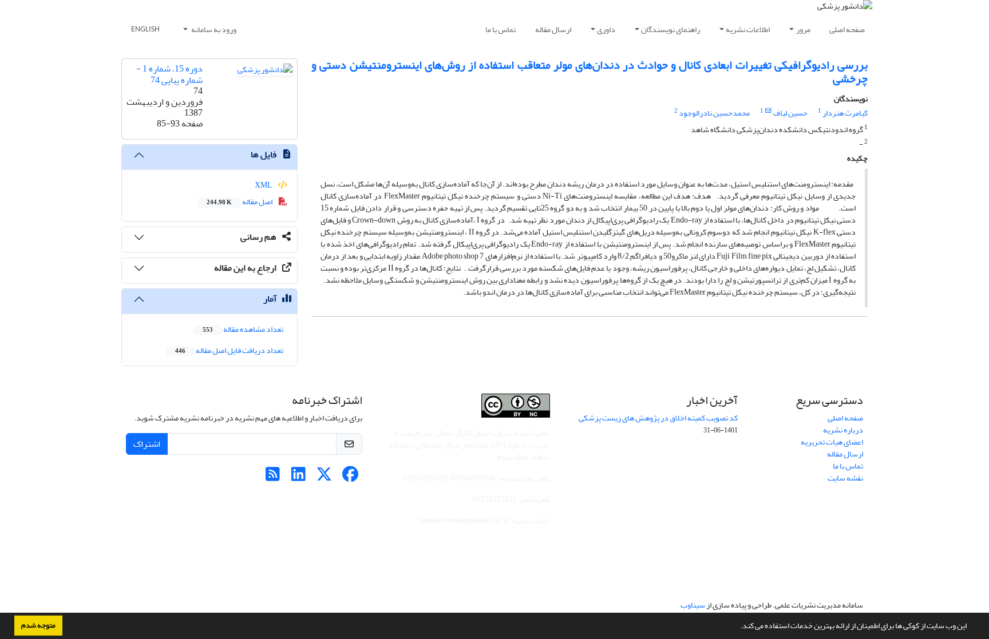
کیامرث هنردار (845, 113)
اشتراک (146, 444)
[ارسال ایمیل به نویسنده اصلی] (768, 111)
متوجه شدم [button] (38, 625)
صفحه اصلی (847, 29)
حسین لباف (790, 113)
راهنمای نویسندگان (670, 29)
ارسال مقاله (553, 29)
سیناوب (693, 605)
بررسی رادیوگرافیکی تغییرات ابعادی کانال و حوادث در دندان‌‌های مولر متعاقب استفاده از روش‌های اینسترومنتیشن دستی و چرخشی (589, 72)
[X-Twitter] (324, 477)
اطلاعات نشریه (748, 29)
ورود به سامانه (213, 29)
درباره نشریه (843, 430)
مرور (803, 29)
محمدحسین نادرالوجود (714, 113)
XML (264, 185)
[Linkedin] (298, 477)
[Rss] (272, 477)
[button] (737, 627)
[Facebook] (350, 477)
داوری (606, 29)
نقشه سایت (845, 478)
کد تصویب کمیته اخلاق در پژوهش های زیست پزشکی (658, 418)
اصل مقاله (240, 201)
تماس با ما (500, 29)
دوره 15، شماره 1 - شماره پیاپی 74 (169, 74)
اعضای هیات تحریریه (832, 442)
